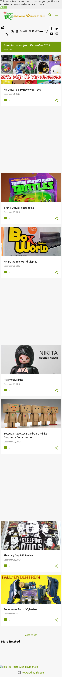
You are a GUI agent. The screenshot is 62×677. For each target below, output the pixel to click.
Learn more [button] (37, 4)
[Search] (50, 15)
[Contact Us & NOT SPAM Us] (57, 35)
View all (8, 49)
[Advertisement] (31, 139)
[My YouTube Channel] (51, 35)
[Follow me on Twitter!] (57, 29)
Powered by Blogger (33, 672)
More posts (31, 635)
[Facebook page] (51, 29)
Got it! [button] (3, 7)
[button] (56, 100)
